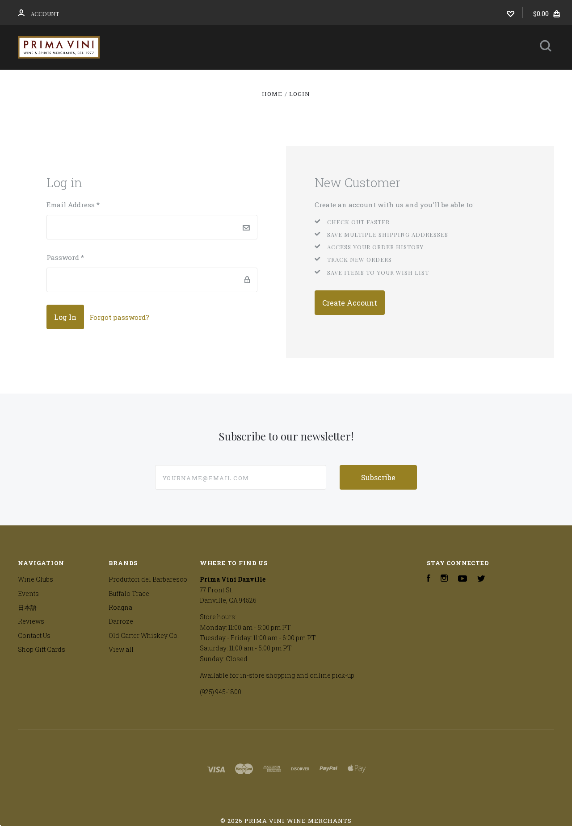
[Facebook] (428, 579)
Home (138, 81)
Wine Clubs (246, 81)
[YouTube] (462, 579)
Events (310, 81)
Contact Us (279, 105)
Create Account (349, 302)
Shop (184, 81)
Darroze (121, 621)
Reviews (422, 81)
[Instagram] (444, 579)
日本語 (363, 81)
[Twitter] (481, 579)
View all (121, 649)
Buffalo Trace (129, 593)
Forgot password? (119, 317)
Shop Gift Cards (41, 649)
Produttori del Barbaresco (148, 579)
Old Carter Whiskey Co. (144, 635)
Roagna (120, 607)
